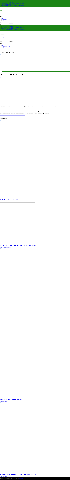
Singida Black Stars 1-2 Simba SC (7, 2)
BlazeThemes (21, 478)
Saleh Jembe (2, 10)
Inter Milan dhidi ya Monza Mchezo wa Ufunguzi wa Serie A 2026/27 (13, 3)
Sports (3, 20)
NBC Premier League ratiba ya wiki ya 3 (8, 4)
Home (3, 18)
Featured (6, 19)
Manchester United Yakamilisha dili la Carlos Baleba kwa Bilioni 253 (13, 5)
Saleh (1, 76)
